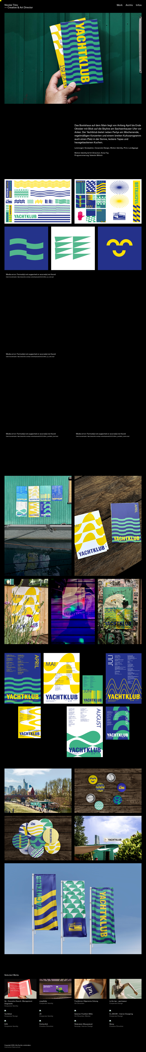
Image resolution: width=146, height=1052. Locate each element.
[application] (73, 311)
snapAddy (43, 1001)
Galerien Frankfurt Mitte (83, 1014)
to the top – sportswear (118, 1001)
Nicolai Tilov (11, 5)
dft (40, 1014)
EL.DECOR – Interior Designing (121, 1014)
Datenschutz (16, 1047)
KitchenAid (43, 1024)
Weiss (111, 1024)
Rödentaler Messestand (83, 1024)
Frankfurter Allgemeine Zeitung (86, 1001)
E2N (6, 1024)
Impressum (8, 1047)
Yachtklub (8, 1014)
